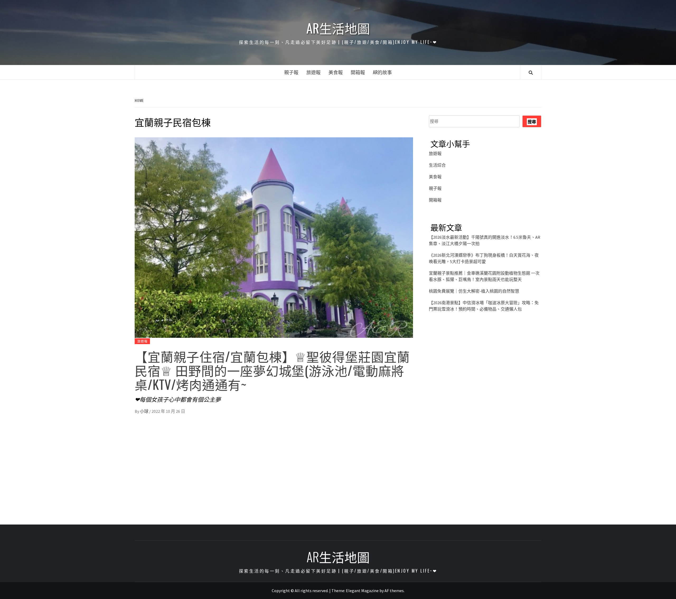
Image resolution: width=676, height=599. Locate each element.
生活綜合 (437, 165)
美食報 (335, 72)
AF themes (394, 590)
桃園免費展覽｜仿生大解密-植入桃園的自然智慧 (474, 291)
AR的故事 (382, 72)
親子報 (291, 72)
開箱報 (358, 72)
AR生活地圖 (338, 28)
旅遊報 (313, 72)
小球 (144, 411)
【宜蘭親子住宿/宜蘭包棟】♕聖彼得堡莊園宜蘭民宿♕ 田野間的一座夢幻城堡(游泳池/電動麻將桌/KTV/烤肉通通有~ (272, 370)
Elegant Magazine (362, 590)
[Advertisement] (485, 371)
